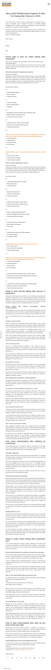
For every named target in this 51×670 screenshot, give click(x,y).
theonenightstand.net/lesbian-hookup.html (21, 649)
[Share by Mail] (43, 658)
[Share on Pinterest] (21, 658)
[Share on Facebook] (8, 658)
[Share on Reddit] (39, 658)
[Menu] (48, 4)
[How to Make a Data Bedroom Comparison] (1, 335)
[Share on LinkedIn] (25, 658)
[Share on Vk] (34, 658)
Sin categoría (28, 18)
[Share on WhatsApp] (17, 658)
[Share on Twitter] (12, 658)
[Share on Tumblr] (30, 658)
